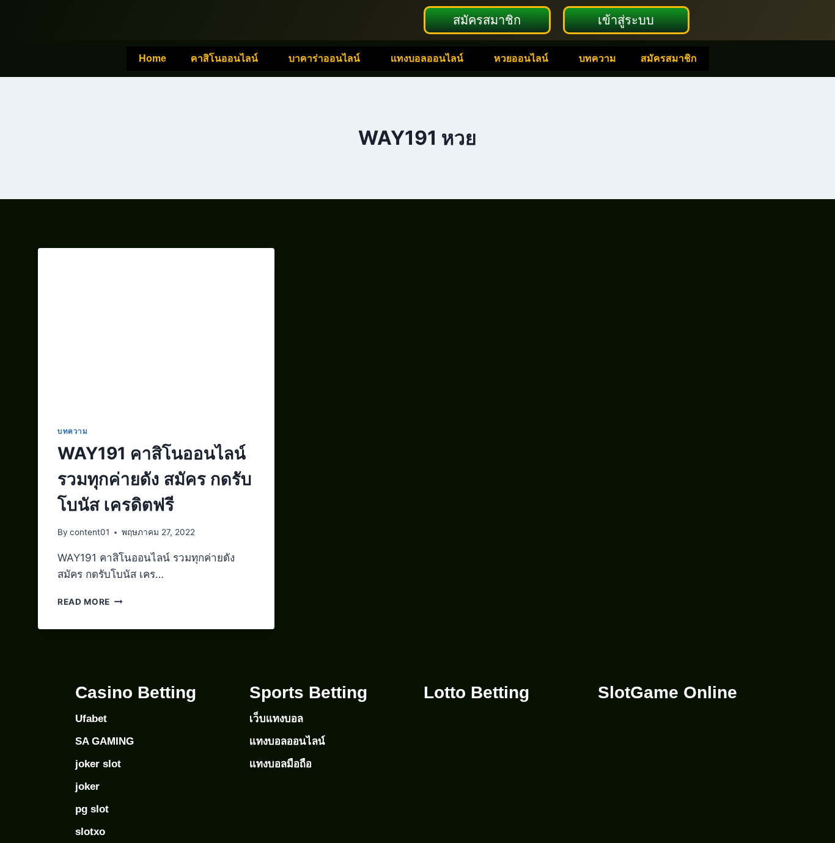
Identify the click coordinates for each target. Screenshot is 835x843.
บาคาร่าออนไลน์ (324, 58)
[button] (227, 58)
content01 (89, 532)
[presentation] (156, 327)
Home (152, 58)
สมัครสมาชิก (669, 58)
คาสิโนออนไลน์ (224, 58)
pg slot (92, 809)
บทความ (597, 58)
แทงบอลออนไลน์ (427, 58)
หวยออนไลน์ (521, 58)
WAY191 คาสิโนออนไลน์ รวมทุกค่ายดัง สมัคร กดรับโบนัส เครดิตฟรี (154, 479)
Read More (90, 602)
